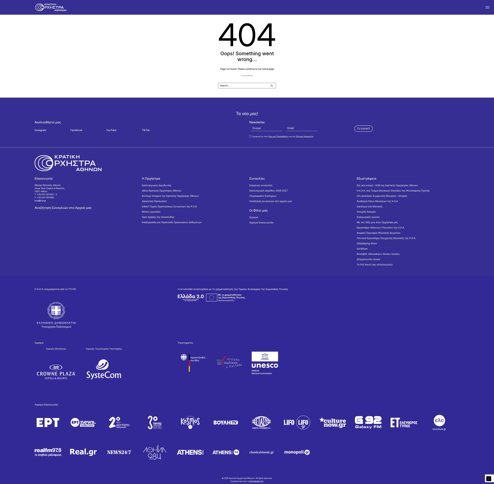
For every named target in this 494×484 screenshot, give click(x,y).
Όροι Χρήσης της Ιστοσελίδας (158, 217)
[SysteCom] (103, 369)
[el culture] (439, 422)
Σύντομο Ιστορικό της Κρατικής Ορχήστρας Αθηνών (170, 196)
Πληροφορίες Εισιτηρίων (262, 196)
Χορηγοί (253, 217)
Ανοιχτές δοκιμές (366, 211)
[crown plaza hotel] (56, 371)
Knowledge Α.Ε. (257, 481)
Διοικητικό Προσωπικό (154, 201)
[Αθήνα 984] (154, 452)
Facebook (76, 130)
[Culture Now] (332, 422)
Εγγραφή (363, 128)
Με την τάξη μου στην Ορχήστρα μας (377, 222)
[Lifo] (297, 422)
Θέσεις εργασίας (151, 211)
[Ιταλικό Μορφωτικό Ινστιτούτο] (229, 362)
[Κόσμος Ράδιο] (190, 422)
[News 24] (119, 452)
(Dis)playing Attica (367, 243)
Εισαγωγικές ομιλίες (368, 217)
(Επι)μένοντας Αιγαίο (368, 259)
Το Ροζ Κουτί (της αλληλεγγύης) (375, 264)
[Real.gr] (83, 452)
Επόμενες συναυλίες (260, 185)
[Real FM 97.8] (48, 452)
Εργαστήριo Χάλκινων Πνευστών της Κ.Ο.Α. (381, 227)
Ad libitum (362, 248)
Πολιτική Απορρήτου (304, 136)
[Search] (247, 85)
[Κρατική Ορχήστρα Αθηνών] (51, 7)
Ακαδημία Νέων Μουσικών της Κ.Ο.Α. (377, 201)
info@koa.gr (40, 200)
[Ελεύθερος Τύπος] (404, 422)
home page (268, 69)
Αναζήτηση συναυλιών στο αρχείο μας (270, 201)
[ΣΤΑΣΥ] (261, 422)
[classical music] (261, 452)
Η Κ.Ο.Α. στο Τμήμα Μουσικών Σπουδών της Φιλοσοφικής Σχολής (393, 190)
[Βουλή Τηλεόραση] (226, 422)
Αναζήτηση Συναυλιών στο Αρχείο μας (63, 208)
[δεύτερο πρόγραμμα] (119, 422)
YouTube (111, 130)
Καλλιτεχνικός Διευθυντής (156, 185)
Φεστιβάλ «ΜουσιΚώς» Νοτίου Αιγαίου (378, 254)
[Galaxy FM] (368, 422)
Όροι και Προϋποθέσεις (278, 136)
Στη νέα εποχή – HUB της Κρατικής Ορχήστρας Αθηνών (387, 185)
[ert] (48, 422)
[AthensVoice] (190, 452)
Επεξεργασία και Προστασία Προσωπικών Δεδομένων (172, 222)
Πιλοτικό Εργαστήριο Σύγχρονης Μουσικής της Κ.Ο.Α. (386, 238)
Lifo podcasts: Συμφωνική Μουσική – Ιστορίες (382, 196)
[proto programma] (83, 422)
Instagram (40, 130)
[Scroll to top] (488, 478)
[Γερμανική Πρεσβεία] (193, 362)
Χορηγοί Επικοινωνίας (261, 222)
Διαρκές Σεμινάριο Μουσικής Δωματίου (378, 233)
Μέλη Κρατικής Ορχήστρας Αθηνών (161, 190)
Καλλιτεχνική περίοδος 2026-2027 (268, 190)
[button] (487, 7)
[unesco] (264, 362)
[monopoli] (297, 452)
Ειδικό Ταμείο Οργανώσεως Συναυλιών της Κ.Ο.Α (169, 206)
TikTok (146, 130)
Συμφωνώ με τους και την (282, 136)
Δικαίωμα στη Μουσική (369, 206)
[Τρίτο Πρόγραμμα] (154, 422)
